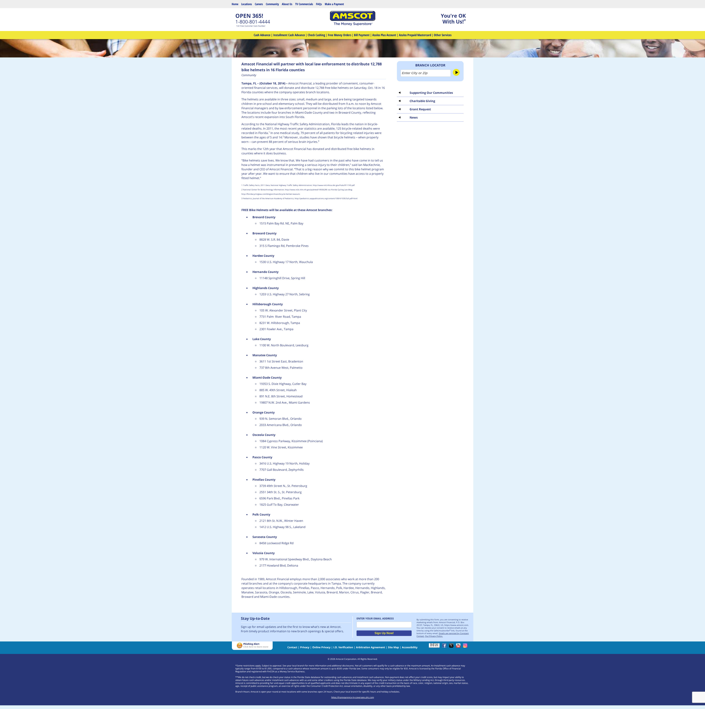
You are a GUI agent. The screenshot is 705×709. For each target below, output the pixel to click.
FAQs (319, 4)
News (414, 117)
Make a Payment (334, 4)
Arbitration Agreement (370, 647)
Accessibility (409, 647)
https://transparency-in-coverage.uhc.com (352, 697)
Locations (246, 4)
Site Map (393, 647)
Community (272, 4)
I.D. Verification (343, 647)
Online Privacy (321, 647)
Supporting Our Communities (431, 93)
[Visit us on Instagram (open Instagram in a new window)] (466, 646)
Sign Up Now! (384, 633)
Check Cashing (316, 35)
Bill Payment (362, 35)
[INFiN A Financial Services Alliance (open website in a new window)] (435, 646)
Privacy (304, 647)
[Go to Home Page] (352, 25)
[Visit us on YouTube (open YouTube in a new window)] (459, 646)
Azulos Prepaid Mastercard (415, 35)
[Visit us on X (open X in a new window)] (452, 646)
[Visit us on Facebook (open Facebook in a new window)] (445, 646)
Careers (259, 4)
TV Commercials (304, 4)
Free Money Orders (339, 35)
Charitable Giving (422, 101)
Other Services (442, 35)
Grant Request (420, 109)
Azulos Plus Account (384, 35)
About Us (287, 4)
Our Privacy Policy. (434, 636)
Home (235, 4)
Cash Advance (262, 35)
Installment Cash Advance (289, 35)
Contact (292, 647)
